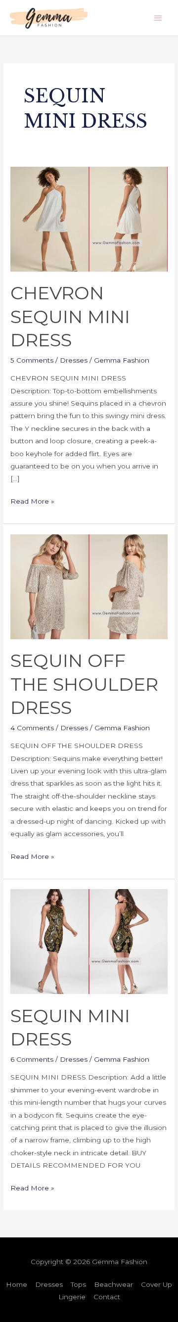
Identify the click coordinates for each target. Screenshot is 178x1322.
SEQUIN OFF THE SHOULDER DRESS (84, 684)
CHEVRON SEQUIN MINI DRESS (70, 316)
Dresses (74, 360)
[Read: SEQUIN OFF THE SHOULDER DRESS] (89, 586)
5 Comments (31, 360)
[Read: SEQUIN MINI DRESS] (89, 941)
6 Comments (31, 1059)
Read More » (32, 500)
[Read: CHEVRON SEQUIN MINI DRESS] (89, 218)
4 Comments (32, 728)
